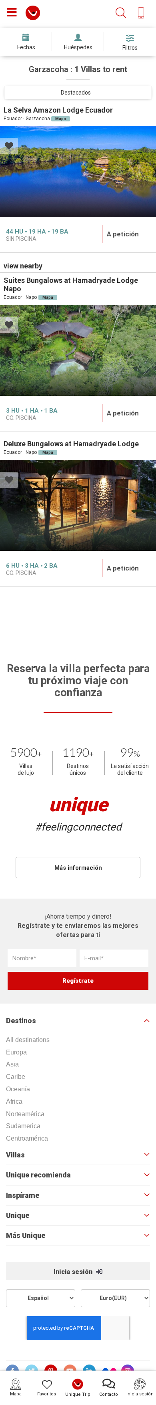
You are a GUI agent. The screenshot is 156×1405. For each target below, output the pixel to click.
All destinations (28, 1039)
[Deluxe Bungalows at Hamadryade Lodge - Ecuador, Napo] (78, 505)
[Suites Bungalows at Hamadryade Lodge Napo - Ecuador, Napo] (78, 350)
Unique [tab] (17, 1215)
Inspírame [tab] (22, 1195)
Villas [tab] (15, 1155)
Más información (78, 867)
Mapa (60, 119)
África (14, 1101)
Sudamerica (23, 1126)
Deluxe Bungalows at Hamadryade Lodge (71, 443)
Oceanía (18, 1089)
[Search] (121, 13)
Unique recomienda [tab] (38, 1175)
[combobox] (78, 92)
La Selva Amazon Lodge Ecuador (58, 110)
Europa (16, 1052)
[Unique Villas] (33, 12)
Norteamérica (25, 1114)
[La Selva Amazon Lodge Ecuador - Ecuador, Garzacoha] (78, 171)
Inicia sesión (74, 1272)
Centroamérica (27, 1138)
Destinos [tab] (21, 1021)
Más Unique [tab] (25, 1236)
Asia (12, 1064)
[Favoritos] (9, 147)
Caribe (15, 1076)
